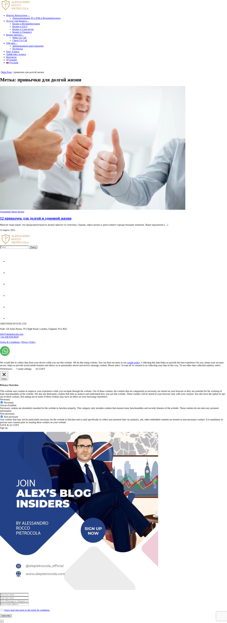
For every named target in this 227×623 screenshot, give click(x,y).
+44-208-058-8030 (9, 337)
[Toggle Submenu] (28, 16)
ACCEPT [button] (40, 369)
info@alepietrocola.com (11, 334)
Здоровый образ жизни (12, 211)
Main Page (6, 72)
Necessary (9, 402)
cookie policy (133, 362)
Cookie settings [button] (24, 369)
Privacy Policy (28, 342)
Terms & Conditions (10, 342)
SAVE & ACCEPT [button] (9, 425)
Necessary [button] (5, 399)
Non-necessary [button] (7, 413)
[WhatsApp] (5, 355)
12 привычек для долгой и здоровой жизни (35, 218)
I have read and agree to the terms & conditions (27, 610)
